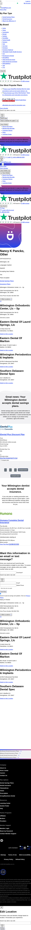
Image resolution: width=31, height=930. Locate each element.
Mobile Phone (20, 585)
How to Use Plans (7, 126)
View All (3, 71)
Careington (5, 32)
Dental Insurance (7, 19)
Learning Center (7, 134)
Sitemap (3, 855)
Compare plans (23, 469)
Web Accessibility (25, 855)
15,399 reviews (25, 81)
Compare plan (5, 460)
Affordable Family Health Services (12, 52)
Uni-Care (4, 46)
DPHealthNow (6, 63)
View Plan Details (5, 458)
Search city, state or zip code (7, 110)
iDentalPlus (5, 57)
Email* (18, 583)
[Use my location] (2, 115)
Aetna (4, 28)
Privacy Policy (8, 859)
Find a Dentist (4, 108)
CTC (3, 67)
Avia (3, 44)
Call (14, 544)
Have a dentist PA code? (8, 121)
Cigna (4, 30)
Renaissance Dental (8, 55)
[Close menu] (1, 160)
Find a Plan (3, 9)
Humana (4, 42)
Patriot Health (6, 40)
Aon (3, 53)
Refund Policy (20, 859)
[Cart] (4, 157)
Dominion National (7, 50)
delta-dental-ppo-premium (9, 61)
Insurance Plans (5, 284)
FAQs (4, 132)
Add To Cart (13, 458)
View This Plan (4, 544)
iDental (4, 34)
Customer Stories (7, 130)
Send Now (3, 591)
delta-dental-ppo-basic (8, 59)
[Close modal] (1, 907)
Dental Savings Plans (8, 17)
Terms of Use (12, 855)
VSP (3, 65)
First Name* (19, 572)
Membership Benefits (8, 128)
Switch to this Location (6, 334)
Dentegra (5, 48)
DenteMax (5, 38)
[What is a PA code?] (17, 121)
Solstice (4, 36)
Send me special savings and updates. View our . (15, 596)
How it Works (4, 124)
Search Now (4, 118)
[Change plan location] (1, 3)
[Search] (1, 157)
